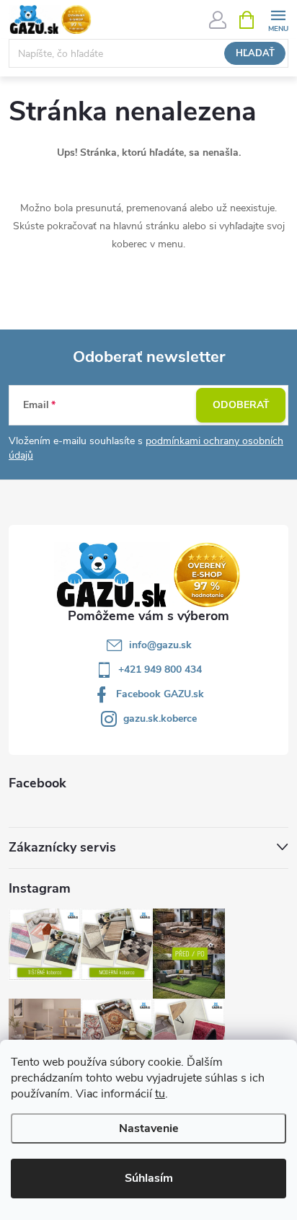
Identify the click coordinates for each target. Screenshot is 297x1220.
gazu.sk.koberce (160, 718)
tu (160, 1094)
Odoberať (241, 405)
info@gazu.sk (160, 645)
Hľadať (255, 53)
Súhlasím (149, 1178)
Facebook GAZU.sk (160, 694)
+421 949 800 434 (160, 669)
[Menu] (278, 19)
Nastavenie (149, 1128)
